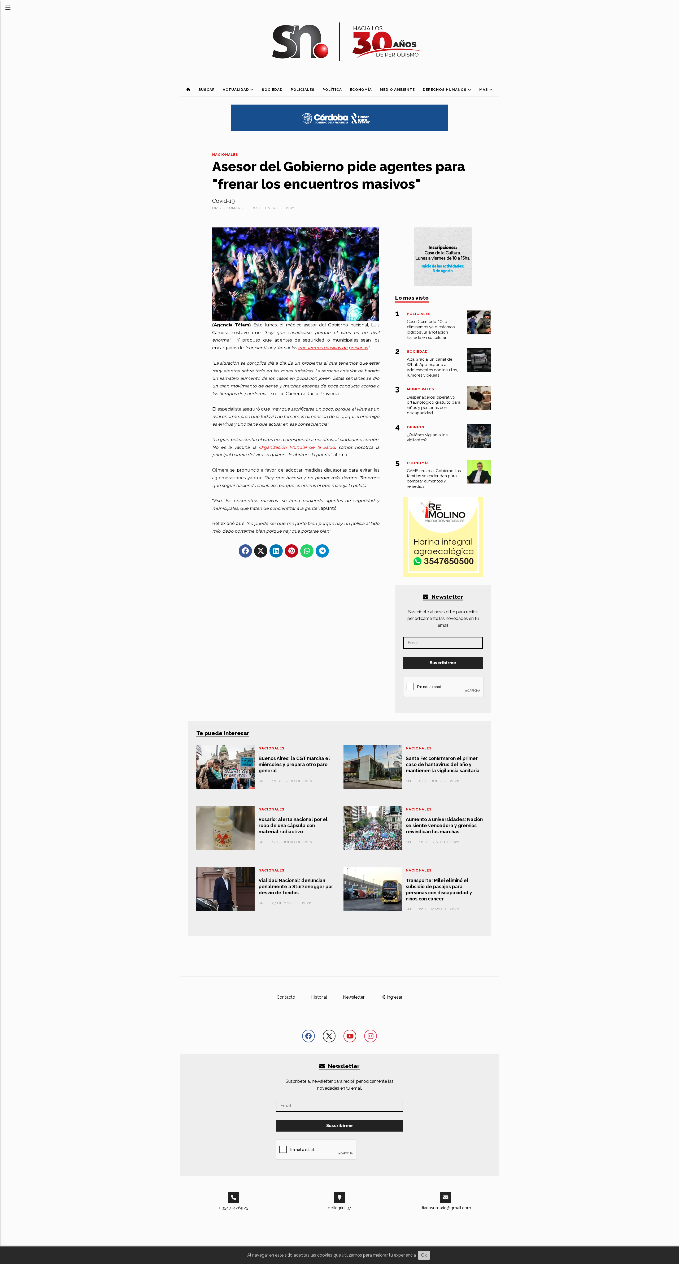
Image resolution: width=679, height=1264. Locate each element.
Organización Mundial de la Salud (297, 447)
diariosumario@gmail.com (445, 1207)
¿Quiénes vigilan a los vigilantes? (427, 438)
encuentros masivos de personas (333, 347)
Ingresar (394, 997)
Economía (361, 90)
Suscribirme (443, 662)
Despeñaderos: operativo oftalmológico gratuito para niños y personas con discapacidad (433, 405)
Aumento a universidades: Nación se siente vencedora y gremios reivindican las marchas (444, 825)
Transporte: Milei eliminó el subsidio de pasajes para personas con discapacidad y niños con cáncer (439, 889)
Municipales (420, 389)
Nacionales (225, 155)
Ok (424, 1255)
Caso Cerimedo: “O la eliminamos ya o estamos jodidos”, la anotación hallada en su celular (431, 329)
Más (484, 90)
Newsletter (446, 596)
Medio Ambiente (397, 90)
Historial (319, 997)
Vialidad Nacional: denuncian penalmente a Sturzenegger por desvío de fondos (296, 886)
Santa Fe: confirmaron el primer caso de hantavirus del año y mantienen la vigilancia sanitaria (443, 764)
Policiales (303, 90)
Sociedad (272, 90)
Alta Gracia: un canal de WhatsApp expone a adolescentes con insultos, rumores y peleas (432, 367)
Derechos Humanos (445, 90)
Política (332, 90)
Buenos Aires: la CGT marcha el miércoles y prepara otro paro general (294, 764)
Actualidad (236, 90)
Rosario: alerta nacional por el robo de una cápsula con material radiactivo (293, 825)
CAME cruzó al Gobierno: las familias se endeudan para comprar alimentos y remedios (434, 478)
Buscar (206, 90)
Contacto (286, 997)
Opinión (415, 427)
